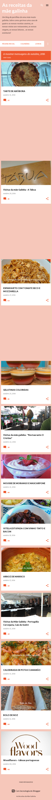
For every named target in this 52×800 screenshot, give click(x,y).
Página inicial (8, 44)
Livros (38, 44)
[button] (47, 100)
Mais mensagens (26, 782)
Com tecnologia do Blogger (27, 791)
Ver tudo (7, 58)
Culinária (25, 44)
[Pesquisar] (41, 5)
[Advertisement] (26, 133)
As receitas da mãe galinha (17, 8)
